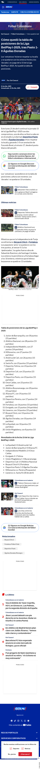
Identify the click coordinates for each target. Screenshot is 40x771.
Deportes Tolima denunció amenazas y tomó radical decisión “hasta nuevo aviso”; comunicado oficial (26, 215)
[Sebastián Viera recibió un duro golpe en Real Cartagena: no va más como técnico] (7, 190)
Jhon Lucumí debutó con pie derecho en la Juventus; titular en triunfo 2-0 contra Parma (21, 618)
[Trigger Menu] (3, 7)
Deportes (16, 748)
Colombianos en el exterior (24, 480)
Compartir (34, 87)
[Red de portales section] (37, 733)
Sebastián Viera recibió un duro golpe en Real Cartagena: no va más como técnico (26, 192)
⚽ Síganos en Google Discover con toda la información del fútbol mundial (22, 166)
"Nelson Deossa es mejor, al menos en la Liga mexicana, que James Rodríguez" (26, 485)
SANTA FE (14, 12)
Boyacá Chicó (9, 540)
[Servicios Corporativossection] (37, 738)
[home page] (2, 2)
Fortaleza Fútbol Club (12, 544)
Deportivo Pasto (10, 548)
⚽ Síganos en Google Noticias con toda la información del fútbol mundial (22, 527)
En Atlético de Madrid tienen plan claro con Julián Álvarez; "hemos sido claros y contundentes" (21, 630)
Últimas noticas (12, 2)
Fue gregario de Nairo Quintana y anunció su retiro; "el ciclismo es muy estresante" (21, 655)
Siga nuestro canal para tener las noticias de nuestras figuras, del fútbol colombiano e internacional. (22, 156)
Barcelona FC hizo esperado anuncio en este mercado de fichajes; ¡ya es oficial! (19, 643)
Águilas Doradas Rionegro (13, 553)
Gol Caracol (23, 2)
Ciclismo (9, 650)
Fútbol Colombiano (18, 34)
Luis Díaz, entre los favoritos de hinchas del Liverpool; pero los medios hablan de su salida (25, 514)
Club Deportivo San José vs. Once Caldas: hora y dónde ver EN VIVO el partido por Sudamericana (27, 499)
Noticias (27, 748)
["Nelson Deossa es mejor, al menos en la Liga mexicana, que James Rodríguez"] (7, 483)
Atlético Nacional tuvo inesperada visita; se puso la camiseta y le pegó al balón (25, 229)
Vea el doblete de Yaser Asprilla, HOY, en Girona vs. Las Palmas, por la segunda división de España (21, 605)
